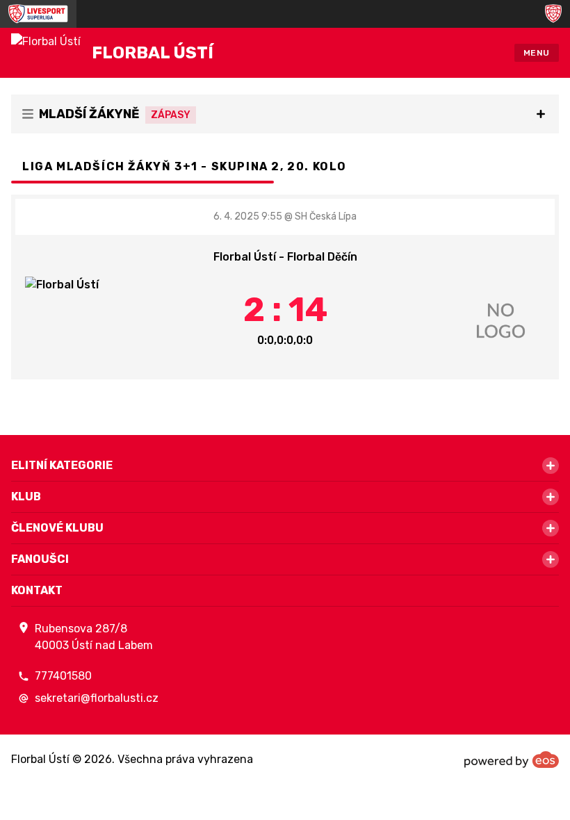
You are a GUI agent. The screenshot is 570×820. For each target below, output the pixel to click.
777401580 (63, 675)
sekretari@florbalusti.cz (96, 698)
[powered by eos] (511, 759)
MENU (536, 53)
